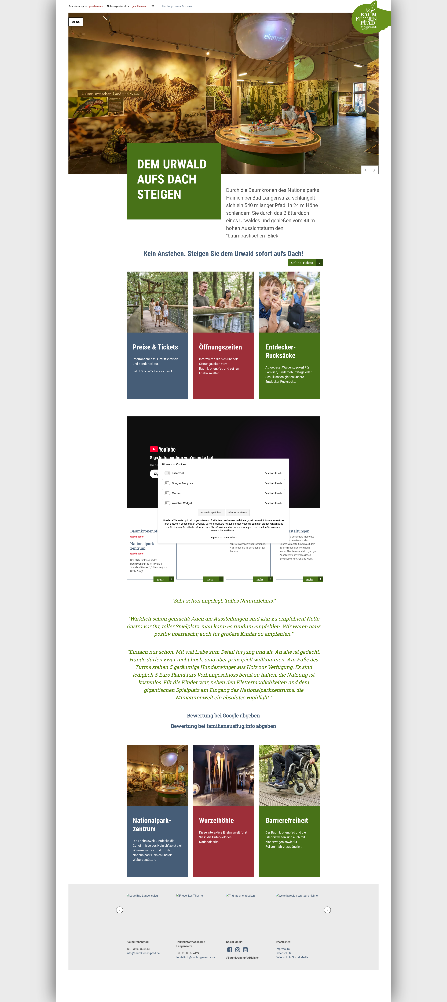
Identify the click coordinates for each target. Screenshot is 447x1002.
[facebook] (229, 950)
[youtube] (245, 950)
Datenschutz (283, 953)
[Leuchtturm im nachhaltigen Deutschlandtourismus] (298, 897)
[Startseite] (371, 17)
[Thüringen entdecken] (191, 895)
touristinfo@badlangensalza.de (195, 957)
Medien (176, 493)
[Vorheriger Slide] (365, 169)
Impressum (283, 949)
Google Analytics (182, 483)
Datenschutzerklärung (223, 530)
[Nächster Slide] (374, 169)
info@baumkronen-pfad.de (143, 953)
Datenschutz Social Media (292, 957)
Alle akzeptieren (237, 512)
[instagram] (237, 950)
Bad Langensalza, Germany (177, 6)
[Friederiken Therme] (140, 895)
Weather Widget (182, 503)
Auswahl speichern (211, 512)
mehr (160, 579)
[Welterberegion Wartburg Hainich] (248, 895)
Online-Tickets (302, 263)
